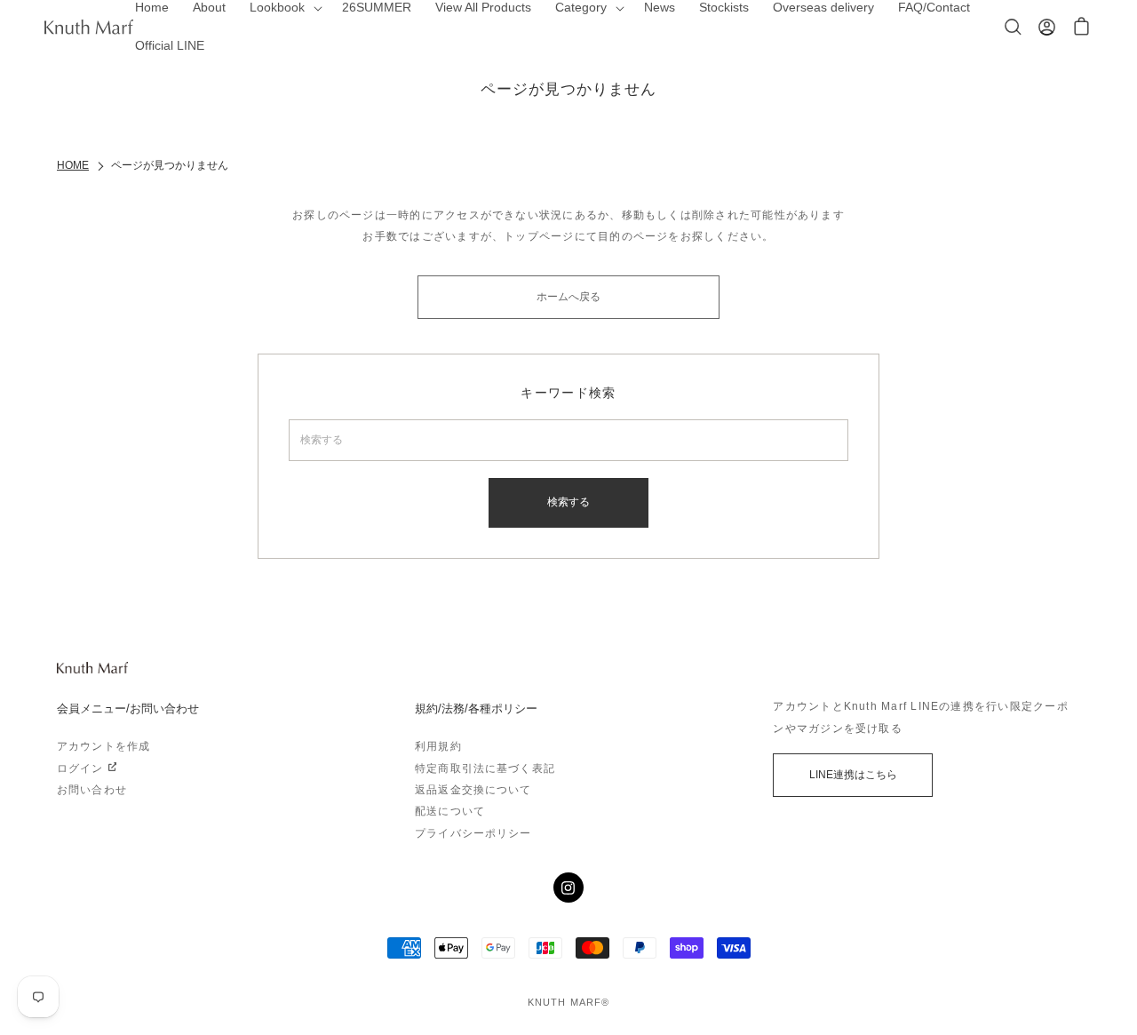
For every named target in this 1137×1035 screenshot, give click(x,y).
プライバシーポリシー (473, 833)
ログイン (80, 768)
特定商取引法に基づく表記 (485, 768)
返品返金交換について (473, 790)
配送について (450, 811)
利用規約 (438, 746)
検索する (568, 502)
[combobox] (569, 440)
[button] (1081, 27)
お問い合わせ (92, 790)
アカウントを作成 (103, 746)
